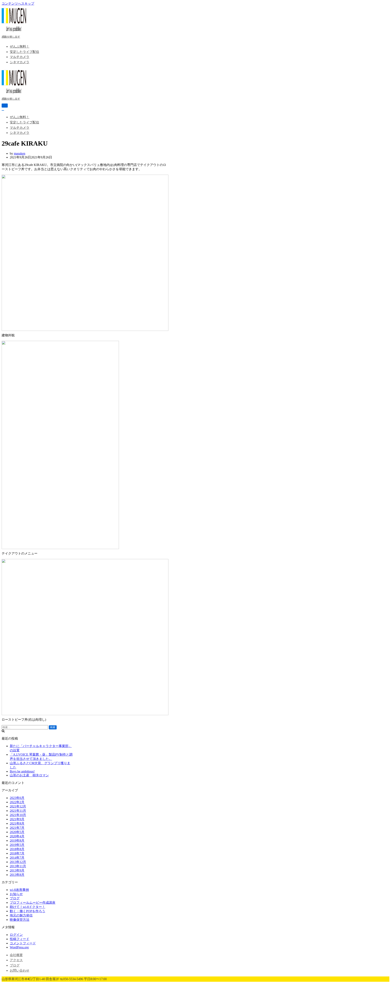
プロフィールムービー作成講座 (32, 902)
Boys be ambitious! (22, 771)
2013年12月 (18, 862)
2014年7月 (17, 857)
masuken (19, 153)
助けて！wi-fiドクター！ (27, 907)
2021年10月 (18, 815)
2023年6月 (17, 798)
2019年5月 (17, 845)
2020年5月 (17, 832)
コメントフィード (23, 943)
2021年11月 (18, 810)
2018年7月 (17, 853)
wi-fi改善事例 (19, 889)
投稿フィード (19, 939)
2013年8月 (17, 874)
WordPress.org (19, 947)
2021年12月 (18, 806)
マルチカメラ (19, 57)
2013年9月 (17, 870)
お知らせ (16, 894)
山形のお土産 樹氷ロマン (29, 775)
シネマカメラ (19, 62)
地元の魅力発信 (21, 915)
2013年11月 (18, 866)
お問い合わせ (19, 970)
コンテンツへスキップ (18, 3)
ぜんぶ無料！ (19, 46)
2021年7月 (17, 827)
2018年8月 (17, 849)
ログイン (16, 934)
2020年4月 (17, 836)
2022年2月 (17, 802)
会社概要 (16, 955)
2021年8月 (17, 823)
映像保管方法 (19, 919)
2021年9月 (17, 819)
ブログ (15, 898)
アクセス (16, 960)
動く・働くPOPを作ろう (27, 911)
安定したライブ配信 (24, 51)
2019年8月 (17, 840)
